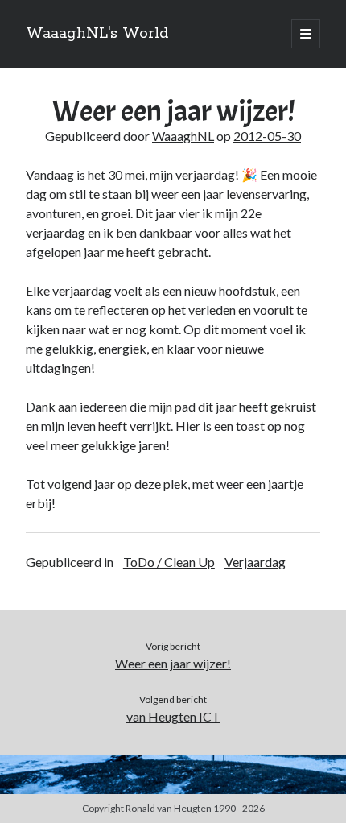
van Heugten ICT (173, 716)
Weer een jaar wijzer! (173, 663)
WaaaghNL (183, 135)
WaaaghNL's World (97, 33)
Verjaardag (255, 561)
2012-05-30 (267, 135)
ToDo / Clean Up (169, 561)
